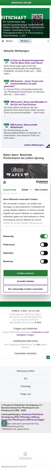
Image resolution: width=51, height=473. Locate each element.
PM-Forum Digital (35, 420)
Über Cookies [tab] (41, 190)
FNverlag (25, 417)
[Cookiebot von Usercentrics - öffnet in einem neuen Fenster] (36, 182)
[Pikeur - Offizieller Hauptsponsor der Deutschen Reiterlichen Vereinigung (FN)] (25, 441)
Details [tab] (25, 190)
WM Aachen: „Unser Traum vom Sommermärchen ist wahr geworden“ (23, 83)
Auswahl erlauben (25, 281)
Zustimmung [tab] (9, 190)
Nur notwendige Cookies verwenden (25, 289)
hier (38, 344)
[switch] (44, 245)
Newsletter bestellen (26, 353)
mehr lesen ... (20, 94)
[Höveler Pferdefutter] (25, 456)
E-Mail (38, 322)
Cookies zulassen (25, 273)
